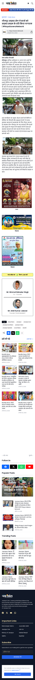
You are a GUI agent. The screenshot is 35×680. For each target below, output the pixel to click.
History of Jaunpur (8, 633)
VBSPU (4, 636)
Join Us (21, 629)
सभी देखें (29, 339)
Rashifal (21, 636)
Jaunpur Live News (8, 325)
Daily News (11, 17)
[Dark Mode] (28, 3)
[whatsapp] (21, 467)
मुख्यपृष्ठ (4, 17)
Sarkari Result (23, 633)
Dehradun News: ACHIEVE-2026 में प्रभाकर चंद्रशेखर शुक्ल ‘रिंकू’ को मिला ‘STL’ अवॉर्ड (24, 380)
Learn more (15, 670)
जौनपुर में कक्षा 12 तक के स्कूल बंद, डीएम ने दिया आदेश (23, 527)
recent (24, 328)
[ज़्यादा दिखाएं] (22, 333)
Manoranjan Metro (8, 626)
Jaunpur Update (7, 328)
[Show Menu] (3, 3)
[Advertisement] (17, 433)
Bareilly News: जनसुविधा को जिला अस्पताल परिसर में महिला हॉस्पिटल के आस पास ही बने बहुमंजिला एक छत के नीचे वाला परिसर (9, 381)
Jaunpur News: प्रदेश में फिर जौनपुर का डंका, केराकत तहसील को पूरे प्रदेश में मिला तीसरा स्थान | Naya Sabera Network (23, 505)
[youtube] (29, 467)
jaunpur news (19, 325)
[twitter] (13, 467)
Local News (17, 328)
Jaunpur (18, 322)
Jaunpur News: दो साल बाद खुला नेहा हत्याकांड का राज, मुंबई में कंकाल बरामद (8, 555)
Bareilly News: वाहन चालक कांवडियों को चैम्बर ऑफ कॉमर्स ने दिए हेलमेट (25, 357)
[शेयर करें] (31, 32)
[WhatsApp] (17, 333)
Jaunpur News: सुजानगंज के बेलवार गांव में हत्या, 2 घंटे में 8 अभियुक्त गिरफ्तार (23, 517)
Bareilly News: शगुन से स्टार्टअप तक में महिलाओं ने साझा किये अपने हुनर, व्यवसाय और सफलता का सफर (25, 406)
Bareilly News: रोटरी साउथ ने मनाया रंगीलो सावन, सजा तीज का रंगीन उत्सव (9, 405)
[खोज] (32, 3)
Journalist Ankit (24, 626)
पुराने (30, 455)
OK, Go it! (18, 674)
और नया (5, 455)
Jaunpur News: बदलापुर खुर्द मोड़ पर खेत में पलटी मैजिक (9, 579)
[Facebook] (8, 333)
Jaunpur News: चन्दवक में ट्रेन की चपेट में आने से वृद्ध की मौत (24, 554)
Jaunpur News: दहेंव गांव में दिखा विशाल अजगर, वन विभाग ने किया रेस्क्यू (25, 580)
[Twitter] (13, 333)
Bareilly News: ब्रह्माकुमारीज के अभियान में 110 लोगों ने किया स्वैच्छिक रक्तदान (9, 357)
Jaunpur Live (27, 322)
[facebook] (5, 467)
